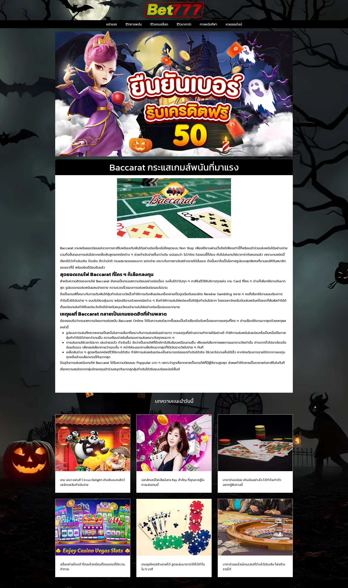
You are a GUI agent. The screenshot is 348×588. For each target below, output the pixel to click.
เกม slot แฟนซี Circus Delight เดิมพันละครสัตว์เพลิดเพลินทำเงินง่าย (92, 482)
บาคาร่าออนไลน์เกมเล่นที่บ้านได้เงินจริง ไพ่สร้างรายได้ (254, 566)
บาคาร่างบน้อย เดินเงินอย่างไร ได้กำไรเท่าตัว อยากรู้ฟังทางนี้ (252, 482)
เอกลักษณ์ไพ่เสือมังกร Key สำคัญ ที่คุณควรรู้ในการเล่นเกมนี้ (172, 482)
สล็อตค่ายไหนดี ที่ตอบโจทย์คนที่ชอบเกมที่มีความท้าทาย (92, 566)
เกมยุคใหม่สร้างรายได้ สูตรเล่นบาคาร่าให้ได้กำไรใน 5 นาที (173, 566)
